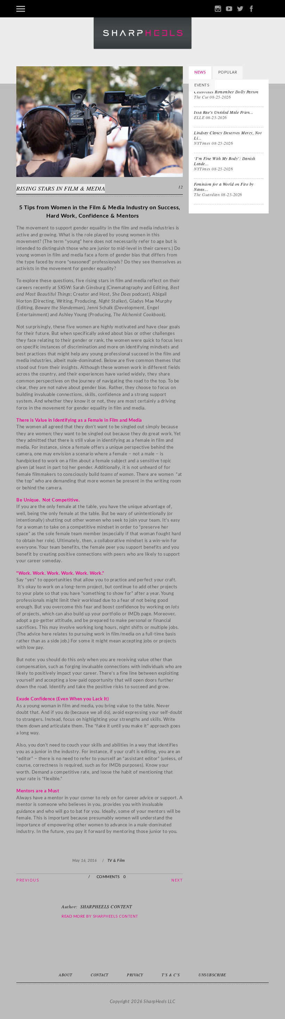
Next (177, 880)
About (65, 974)
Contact (99, 974)
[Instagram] (217, 9)
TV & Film (116, 860)
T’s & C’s (171, 974)
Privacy (135, 974)
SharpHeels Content (115, 916)
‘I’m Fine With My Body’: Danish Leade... (224, 160)
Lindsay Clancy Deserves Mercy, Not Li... (227, 135)
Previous (27, 880)
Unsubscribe (212, 974)
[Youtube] (229, 9)
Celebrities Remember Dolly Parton (226, 91)
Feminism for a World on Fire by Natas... (224, 186)
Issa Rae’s (223, 112)
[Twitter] (240, 9)
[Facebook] (251, 9)
